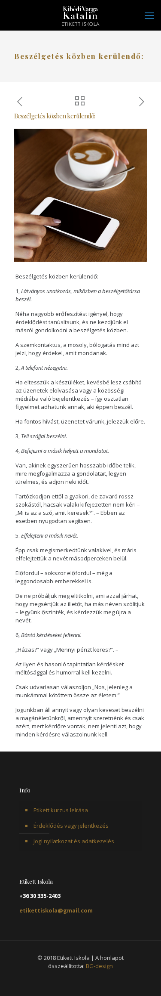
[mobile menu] (149, 15)
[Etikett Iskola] (80, 15)
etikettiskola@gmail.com (56, 910)
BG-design (99, 966)
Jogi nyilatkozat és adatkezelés (73, 841)
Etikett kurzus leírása (60, 810)
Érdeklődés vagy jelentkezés (71, 825)
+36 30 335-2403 (40, 896)
